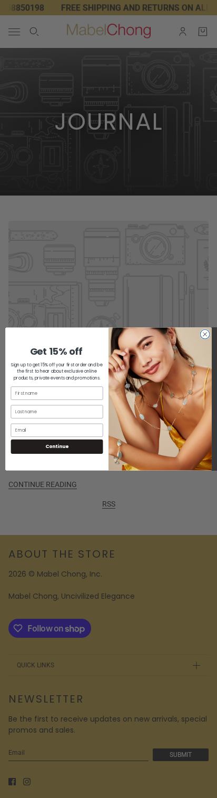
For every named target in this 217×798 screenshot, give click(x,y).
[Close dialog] (205, 334)
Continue (56, 446)
